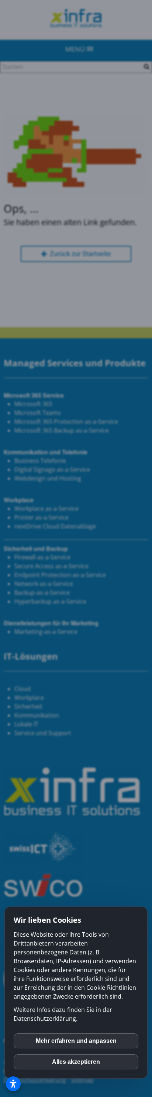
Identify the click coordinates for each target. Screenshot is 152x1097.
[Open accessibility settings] (13, 1083)
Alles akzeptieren (76, 1062)
